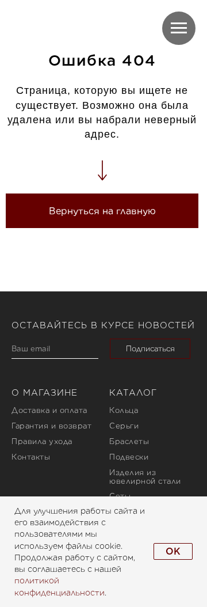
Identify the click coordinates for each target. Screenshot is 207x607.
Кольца (123, 410)
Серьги (124, 426)
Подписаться (150, 348)
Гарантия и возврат (51, 426)
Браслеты (129, 441)
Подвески (128, 457)
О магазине (45, 393)
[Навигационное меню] (179, 28)
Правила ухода (42, 441)
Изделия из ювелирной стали (145, 476)
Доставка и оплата (49, 410)
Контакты (31, 457)
